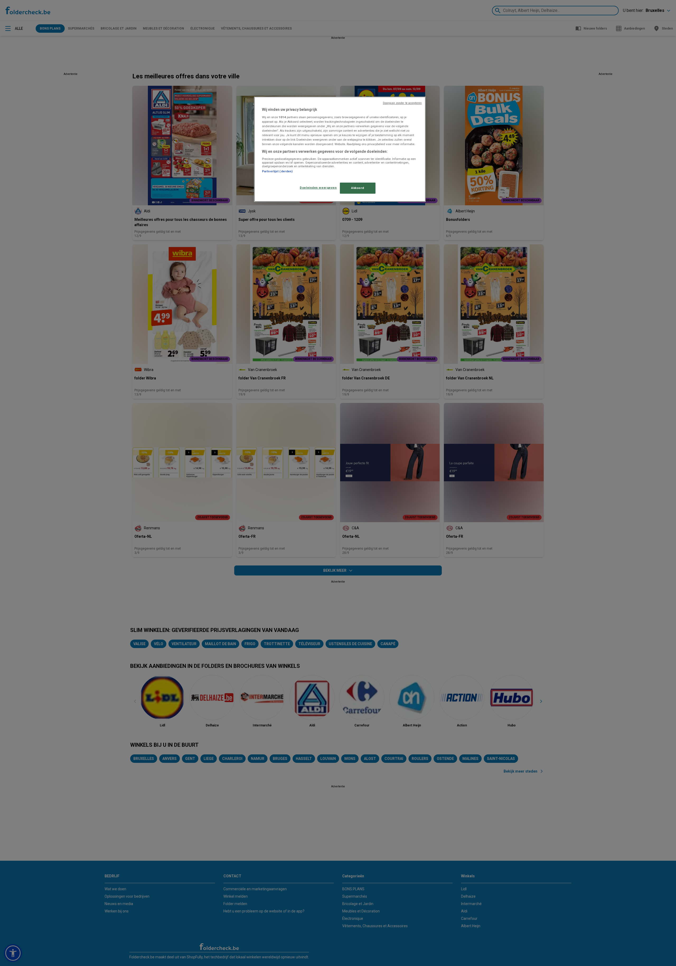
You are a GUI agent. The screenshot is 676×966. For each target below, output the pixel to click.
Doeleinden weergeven (318, 187)
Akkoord (357, 188)
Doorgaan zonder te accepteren (402, 103)
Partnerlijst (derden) (277, 171)
